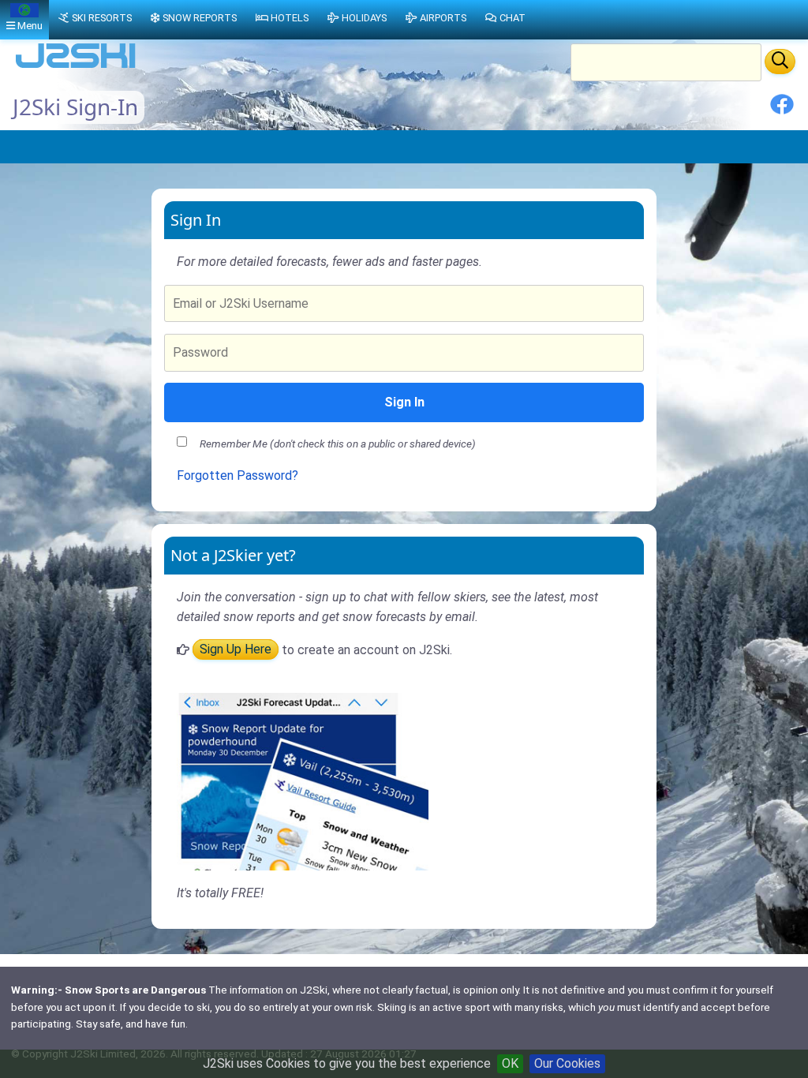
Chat (512, 18)
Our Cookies (567, 1063)
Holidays (364, 18)
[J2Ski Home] (76, 66)
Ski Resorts (102, 18)
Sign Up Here (235, 649)
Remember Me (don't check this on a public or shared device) (338, 443)
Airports (443, 18)
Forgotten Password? (237, 475)
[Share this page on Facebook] (782, 110)
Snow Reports (200, 18)
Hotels (290, 18)
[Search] (780, 61)
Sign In (404, 402)
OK (510, 1063)
